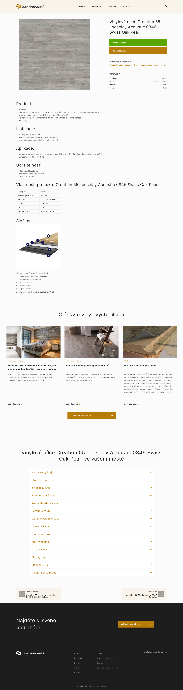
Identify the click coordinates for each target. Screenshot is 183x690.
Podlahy (112, 6)
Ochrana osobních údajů (107, 668)
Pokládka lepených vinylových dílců (87, 365)
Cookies (77, 673)
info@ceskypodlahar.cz (155, 652)
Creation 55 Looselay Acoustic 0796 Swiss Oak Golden (40, 594)
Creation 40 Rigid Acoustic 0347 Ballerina (141, 594)
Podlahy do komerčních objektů (151, 65)
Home (82, 6)
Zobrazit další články (81, 415)
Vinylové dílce (131, 65)
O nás (99, 653)
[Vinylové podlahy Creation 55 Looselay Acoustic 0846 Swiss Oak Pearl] (54, 54)
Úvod (76, 653)
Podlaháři (96, 6)
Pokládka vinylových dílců (140, 365)
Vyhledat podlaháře (130, 624)
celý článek (14, 404)
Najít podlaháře (120, 51)
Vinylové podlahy (116, 65)
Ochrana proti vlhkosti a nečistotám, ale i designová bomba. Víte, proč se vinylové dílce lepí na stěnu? (32, 369)
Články (126, 6)
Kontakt (100, 663)
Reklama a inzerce (105, 658)
